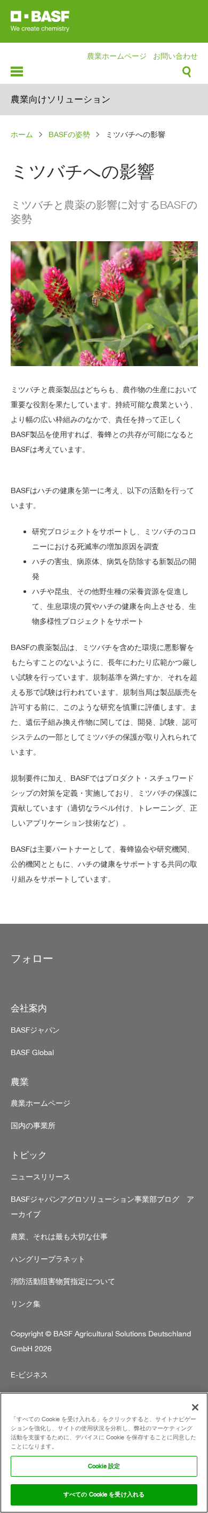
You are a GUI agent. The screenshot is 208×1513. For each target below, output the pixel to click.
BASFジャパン (35, 1029)
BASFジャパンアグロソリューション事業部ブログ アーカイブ (102, 1206)
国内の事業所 (33, 1125)
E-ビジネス (29, 1374)
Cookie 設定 (104, 1466)
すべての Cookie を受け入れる (104, 1494)
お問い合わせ (175, 55)
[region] (104, 1452)
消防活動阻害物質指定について (63, 1281)
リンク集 (26, 1303)
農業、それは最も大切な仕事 (59, 1236)
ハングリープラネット (48, 1258)
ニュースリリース (40, 1176)
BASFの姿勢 (69, 134)
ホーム (22, 134)
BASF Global (32, 1052)
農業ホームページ (117, 55)
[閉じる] (195, 1407)
